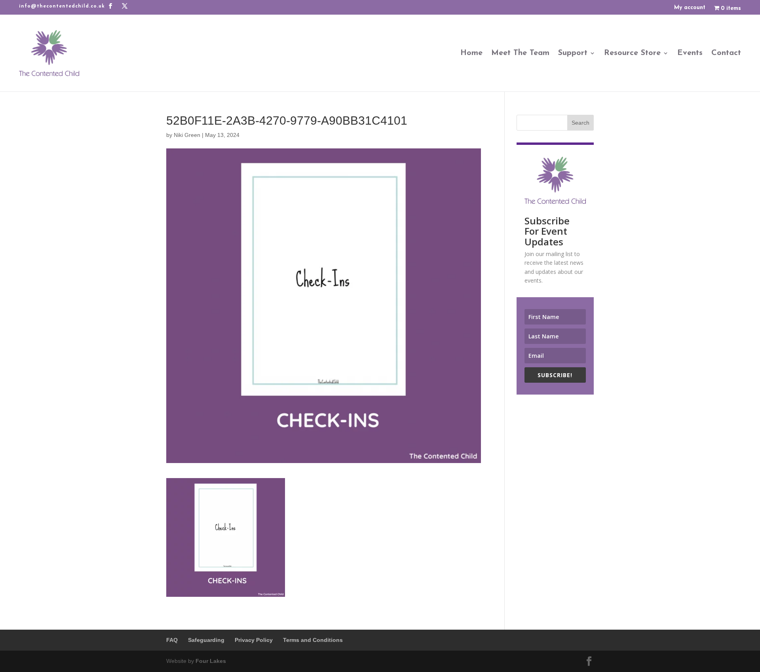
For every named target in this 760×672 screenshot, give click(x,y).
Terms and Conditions (313, 640)
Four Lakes (211, 661)
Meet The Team (520, 53)
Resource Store (632, 53)
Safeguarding (206, 640)
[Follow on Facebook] (110, 5)
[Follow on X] (124, 5)
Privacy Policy (254, 640)
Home (471, 53)
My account (689, 8)
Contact (726, 53)
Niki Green (187, 135)
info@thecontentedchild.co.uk (62, 6)
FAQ (172, 640)
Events (690, 53)
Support (572, 53)
